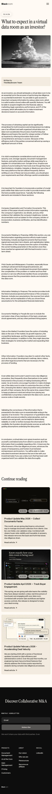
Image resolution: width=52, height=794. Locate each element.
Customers (6, 773)
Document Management (6, 754)
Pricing (4, 769)
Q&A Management (6, 764)
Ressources (24, 760)
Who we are (23, 757)
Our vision (23, 753)
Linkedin (39, 753)
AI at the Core (6, 759)
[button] (48, 4)
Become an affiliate (23, 765)
